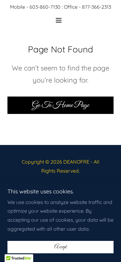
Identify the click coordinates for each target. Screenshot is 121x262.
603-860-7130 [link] (44, 7)
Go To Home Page (60, 105)
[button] (60, 20)
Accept (60, 247)
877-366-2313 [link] (96, 7)
